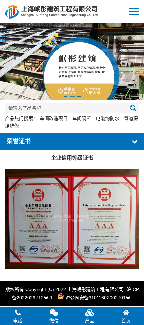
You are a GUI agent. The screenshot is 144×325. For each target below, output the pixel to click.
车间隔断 (81, 118)
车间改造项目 (54, 118)
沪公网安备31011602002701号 (97, 297)
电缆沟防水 (107, 118)
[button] (65, 96)
